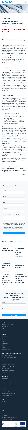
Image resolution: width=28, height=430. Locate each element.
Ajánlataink (4, 339)
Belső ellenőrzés (5, 368)
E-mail (4, 202)
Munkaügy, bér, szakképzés (8, 366)
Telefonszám (5, 208)
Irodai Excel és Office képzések (9, 385)
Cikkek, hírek (6, 18)
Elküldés (14, 233)
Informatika (4, 331)
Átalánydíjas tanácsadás (7, 355)
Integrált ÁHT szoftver (7, 395)
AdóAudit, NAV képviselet (8, 362)
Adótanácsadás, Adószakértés (9, 357)
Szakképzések (5, 381)
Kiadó (3, 328)
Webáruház (4, 401)
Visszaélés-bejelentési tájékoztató (9, 417)
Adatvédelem (5, 413)
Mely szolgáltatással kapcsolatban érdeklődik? (11, 214)
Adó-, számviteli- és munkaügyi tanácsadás (11, 353)
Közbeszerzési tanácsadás (8, 370)
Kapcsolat (4, 347)
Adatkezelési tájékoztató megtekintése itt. (11, 230)
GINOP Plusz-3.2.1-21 (7, 419)
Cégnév (4, 196)
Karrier (3, 345)
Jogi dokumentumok (6, 409)
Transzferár (4, 360)
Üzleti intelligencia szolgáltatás (8, 393)
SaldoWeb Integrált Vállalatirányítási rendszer (12, 391)
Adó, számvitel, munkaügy (7, 324)
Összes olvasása (22, 242)
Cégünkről (4, 341)
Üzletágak (4, 322)
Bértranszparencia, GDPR (8, 364)
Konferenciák (5, 378)
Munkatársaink (5, 343)
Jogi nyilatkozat (5, 415)
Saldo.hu (4, 334)
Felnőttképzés (5, 326)
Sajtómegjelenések (6, 349)
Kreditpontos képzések (7, 383)
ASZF (3, 411)
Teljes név (5, 190)
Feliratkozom (14, 315)
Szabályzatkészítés (6, 373)
